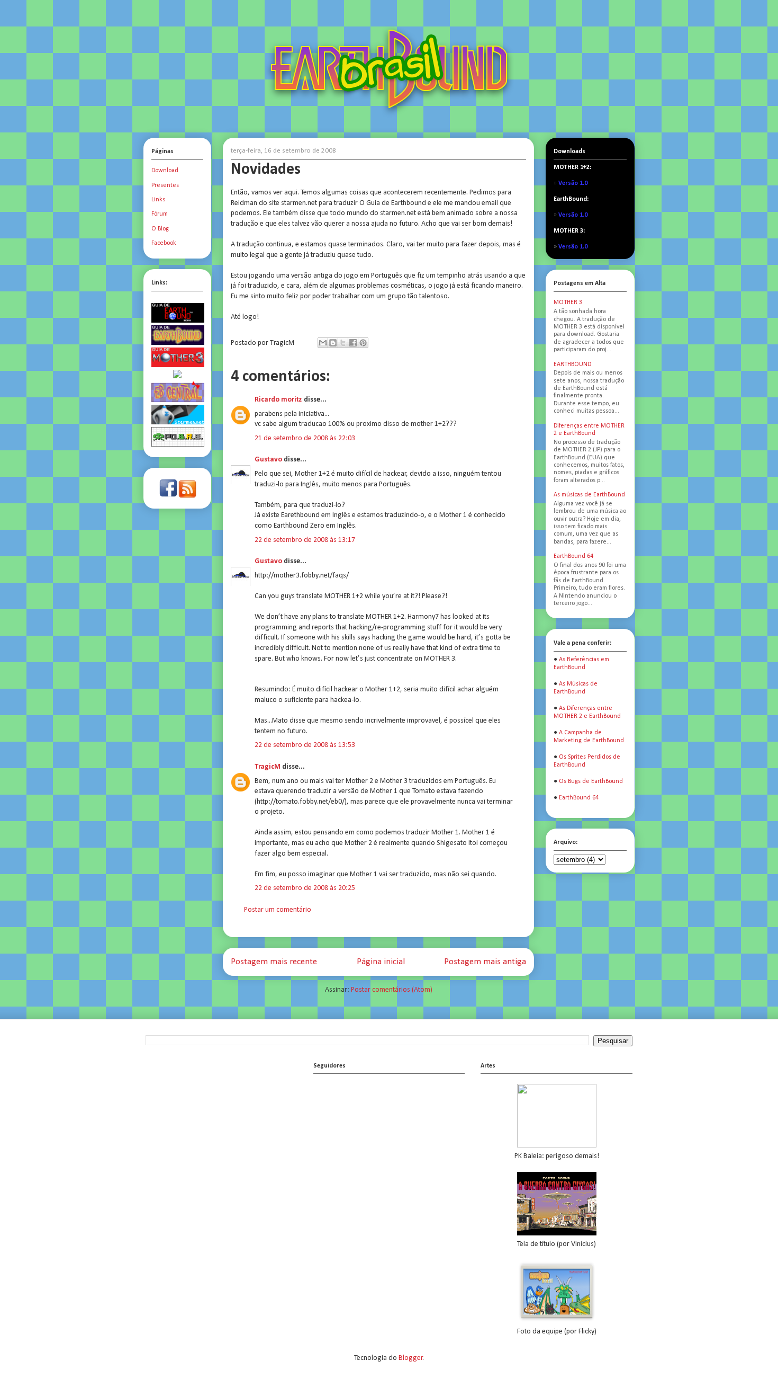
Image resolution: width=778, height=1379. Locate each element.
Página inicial (381, 961)
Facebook (163, 243)
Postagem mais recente (274, 961)
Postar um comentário (277, 910)
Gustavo (268, 460)
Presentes (165, 185)
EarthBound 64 (573, 556)
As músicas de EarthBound (589, 495)
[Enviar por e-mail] (323, 342)
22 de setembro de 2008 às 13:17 (305, 540)
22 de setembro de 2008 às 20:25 (305, 888)
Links (158, 200)
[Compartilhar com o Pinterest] (363, 342)
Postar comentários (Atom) (391, 990)
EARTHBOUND (572, 364)
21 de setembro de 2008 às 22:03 (305, 438)
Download (164, 170)
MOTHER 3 (568, 302)
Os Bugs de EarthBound (591, 781)
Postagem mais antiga (485, 961)
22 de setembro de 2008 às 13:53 (305, 745)
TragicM (268, 767)
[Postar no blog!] (333, 342)
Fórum (159, 214)
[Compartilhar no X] (343, 342)
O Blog (160, 229)
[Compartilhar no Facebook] (353, 342)
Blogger (411, 1358)
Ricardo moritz (278, 400)
